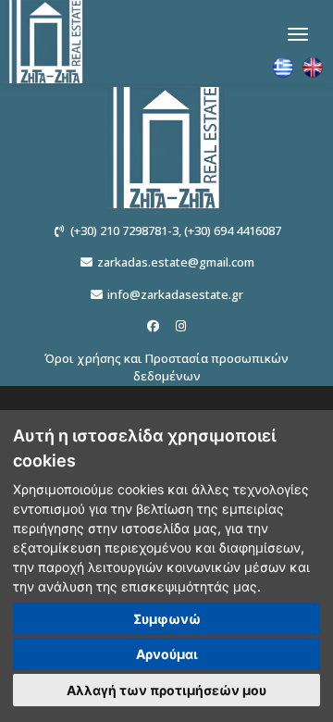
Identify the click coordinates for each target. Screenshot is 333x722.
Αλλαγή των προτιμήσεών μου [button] (166, 690)
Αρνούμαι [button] (167, 654)
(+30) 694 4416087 (232, 230)
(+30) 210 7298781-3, (125, 230)
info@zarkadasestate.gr (175, 294)
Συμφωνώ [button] (167, 619)
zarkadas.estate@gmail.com (175, 262)
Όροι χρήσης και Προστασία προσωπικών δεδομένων (166, 367)
